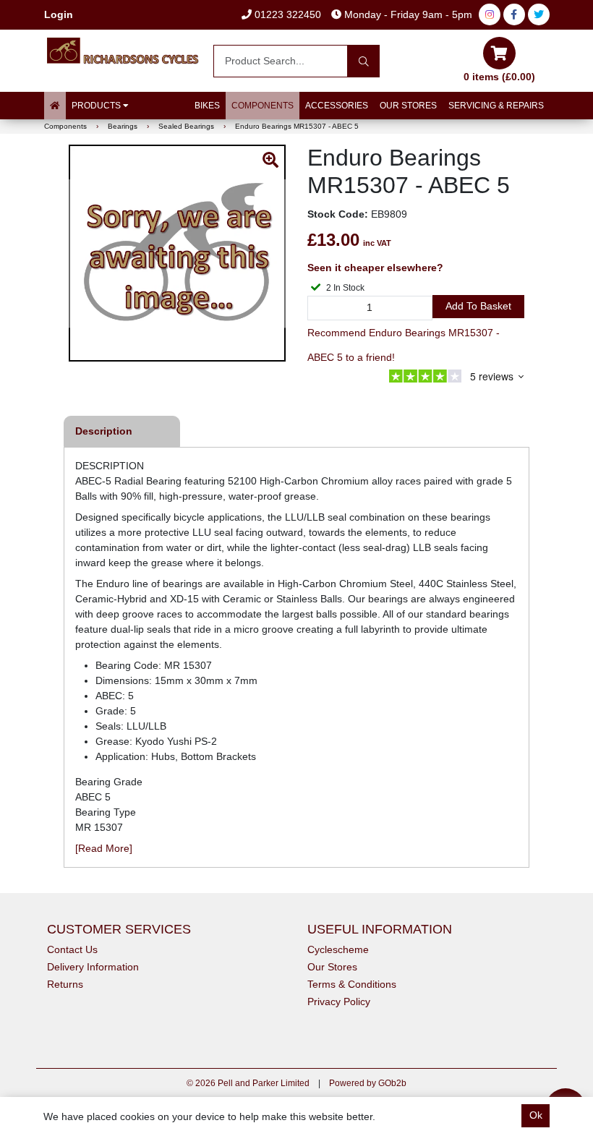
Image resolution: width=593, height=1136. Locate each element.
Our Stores (408, 106)
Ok (535, 1115)
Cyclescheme (338, 949)
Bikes (207, 106)
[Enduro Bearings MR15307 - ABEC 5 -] (177, 253)
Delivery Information (93, 967)
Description (103, 431)
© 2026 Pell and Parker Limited (248, 1083)
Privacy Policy (338, 1001)
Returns (65, 984)
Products (97, 106)
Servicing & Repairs (496, 106)
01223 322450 (286, 14)
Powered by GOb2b (367, 1083)
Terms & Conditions (351, 984)
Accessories (336, 106)
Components (262, 106)
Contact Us (72, 949)
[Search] (363, 61)
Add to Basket (478, 306)
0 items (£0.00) (499, 76)
